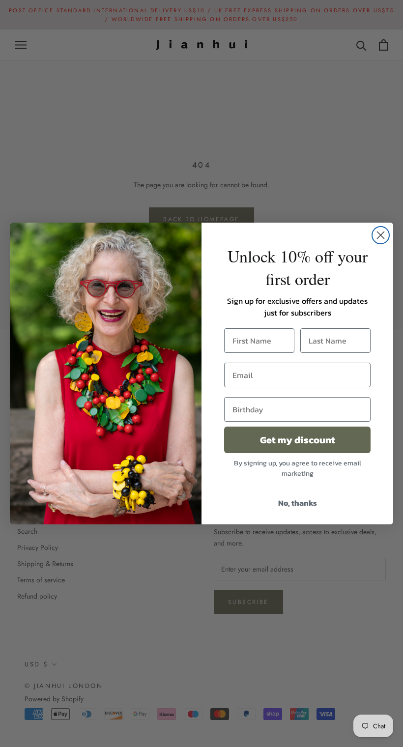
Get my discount (297, 439)
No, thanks (297, 503)
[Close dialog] (380, 235)
